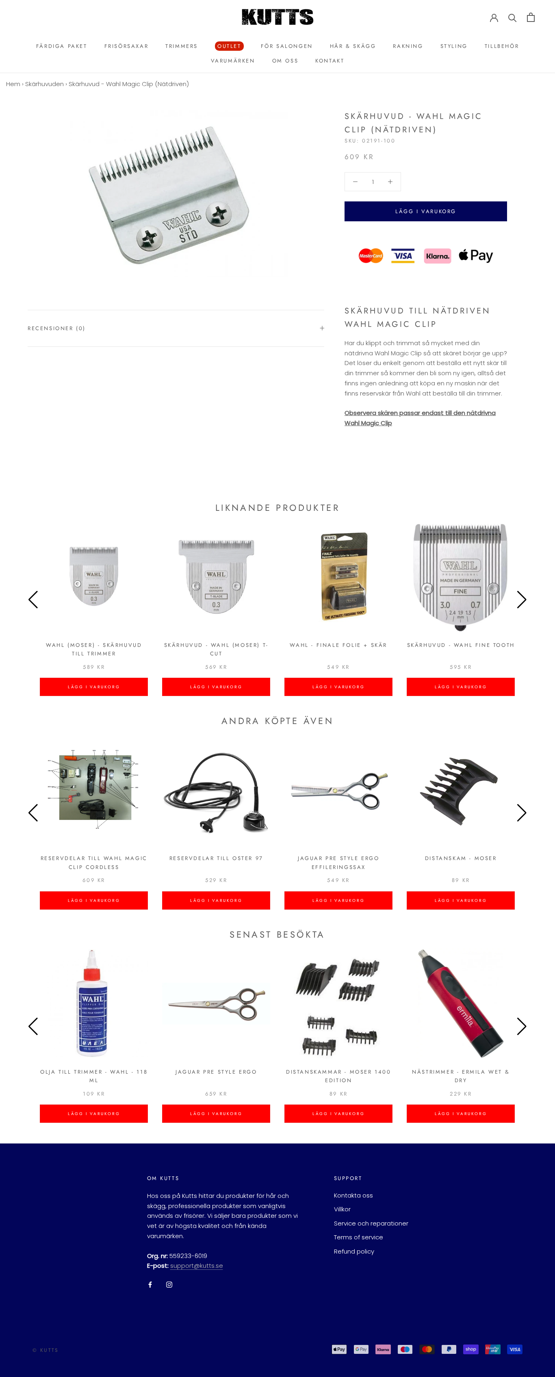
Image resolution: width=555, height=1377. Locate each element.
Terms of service (358, 1237)
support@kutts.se (196, 1265)
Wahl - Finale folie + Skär (338, 645)
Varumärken (233, 61)
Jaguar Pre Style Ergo (216, 1072)
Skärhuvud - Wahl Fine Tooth (461, 645)
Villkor (342, 1209)
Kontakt (329, 61)
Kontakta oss (353, 1195)
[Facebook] (150, 1284)
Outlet (228, 46)
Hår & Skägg (353, 46)
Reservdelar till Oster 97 (216, 858)
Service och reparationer (371, 1223)
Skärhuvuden (44, 84)
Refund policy (354, 1251)
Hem (13, 84)
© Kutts (46, 1350)
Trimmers (181, 46)
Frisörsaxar (126, 46)
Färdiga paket (61, 46)
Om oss (285, 61)
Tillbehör (502, 46)
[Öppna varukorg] (531, 17)
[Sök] (512, 17)
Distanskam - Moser (461, 858)
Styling (454, 46)
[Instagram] (169, 1284)
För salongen (287, 46)
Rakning (408, 46)
